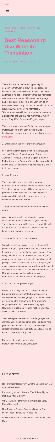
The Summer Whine (16, 62)
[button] (7, 11)
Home (7, 28)
